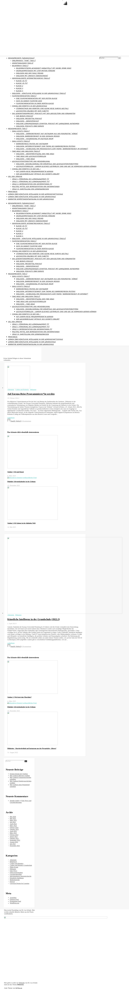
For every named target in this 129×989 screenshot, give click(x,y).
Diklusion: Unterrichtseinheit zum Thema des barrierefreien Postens (45, 146)
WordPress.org (14, 903)
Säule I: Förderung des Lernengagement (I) (30, 179)
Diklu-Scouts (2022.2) (21, 141)
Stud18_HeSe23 (16, 646)
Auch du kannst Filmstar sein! (29, 101)
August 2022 (14, 842)
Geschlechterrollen (16, 874)
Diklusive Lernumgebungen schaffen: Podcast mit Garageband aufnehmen (47, 123)
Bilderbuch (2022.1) (20, 65)
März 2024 (13, 826)
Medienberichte (15, 880)
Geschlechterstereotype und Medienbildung (31, 161)
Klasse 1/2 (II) (22, 83)
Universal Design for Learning (19, 883)
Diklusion (33, 389)
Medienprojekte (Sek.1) (17, 128)
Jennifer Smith (14, 800)
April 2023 (13, 831)
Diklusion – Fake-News (25, 159)
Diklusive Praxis (5, 6)
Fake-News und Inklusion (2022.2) (26, 151)
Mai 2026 (13, 817)
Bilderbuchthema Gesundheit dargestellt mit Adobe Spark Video (43, 68)
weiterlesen (11, 418)
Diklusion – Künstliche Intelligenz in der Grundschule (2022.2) (39, 93)
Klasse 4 (19, 91)
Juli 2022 (13, 844)
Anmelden (13, 898)
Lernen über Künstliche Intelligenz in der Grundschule (32, 196)
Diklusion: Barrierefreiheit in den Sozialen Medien (38, 136)
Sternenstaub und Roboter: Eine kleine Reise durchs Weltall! (42, 108)
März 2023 (13, 833)
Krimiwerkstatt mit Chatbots (19, 774)
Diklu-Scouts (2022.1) (21, 131)
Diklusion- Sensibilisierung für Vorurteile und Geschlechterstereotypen (47, 164)
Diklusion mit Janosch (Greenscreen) (32, 76)
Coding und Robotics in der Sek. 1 (26, 169)
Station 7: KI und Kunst (15, 472)
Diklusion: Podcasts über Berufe (30, 126)
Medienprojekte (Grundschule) (21, 58)
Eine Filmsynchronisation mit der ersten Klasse (36, 98)
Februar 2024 (14, 827)
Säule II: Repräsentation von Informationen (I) (32, 184)
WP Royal (18, 988)
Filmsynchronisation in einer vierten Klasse (35, 103)
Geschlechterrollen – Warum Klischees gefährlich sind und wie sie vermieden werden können (56, 166)
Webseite (22, 983)
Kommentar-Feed (15, 901)
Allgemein (10, 389)
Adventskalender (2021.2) (22, 63)
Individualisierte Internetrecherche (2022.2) (31, 78)
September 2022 (15, 840)
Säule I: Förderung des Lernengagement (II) (30, 181)
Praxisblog (12, 191)
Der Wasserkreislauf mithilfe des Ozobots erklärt (37, 174)
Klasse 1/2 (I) (21, 81)
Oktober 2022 (14, 838)
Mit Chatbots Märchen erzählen (20, 776)
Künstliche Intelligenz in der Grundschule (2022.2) (33, 619)
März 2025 (13, 820)
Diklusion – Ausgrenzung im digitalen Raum (34, 139)
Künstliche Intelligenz (17, 878)
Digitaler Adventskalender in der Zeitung (21, 481)
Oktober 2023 (14, 829)
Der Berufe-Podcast (24, 116)
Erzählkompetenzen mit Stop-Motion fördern (35, 71)
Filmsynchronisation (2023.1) (24, 96)
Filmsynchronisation (16, 872)
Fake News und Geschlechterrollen (31, 156)
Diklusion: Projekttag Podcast (29, 118)
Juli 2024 (13, 822)
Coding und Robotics (22, 389)
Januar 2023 (14, 836)
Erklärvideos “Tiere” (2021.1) (24, 60)
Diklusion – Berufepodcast (27, 121)
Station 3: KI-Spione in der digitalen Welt (21, 523)
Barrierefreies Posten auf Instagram (32, 144)
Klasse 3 (19, 88)
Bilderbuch (13, 862)
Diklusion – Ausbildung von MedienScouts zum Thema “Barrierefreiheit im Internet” (52, 149)
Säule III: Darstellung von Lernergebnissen (30, 189)
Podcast (12, 882)
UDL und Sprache (15, 176)
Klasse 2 (19, 86)
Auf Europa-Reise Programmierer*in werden (34, 171)
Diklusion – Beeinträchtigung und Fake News (35, 154)
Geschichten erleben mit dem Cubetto (32, 111)
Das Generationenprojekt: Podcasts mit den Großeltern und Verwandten (43, 113)
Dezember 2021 (15, 846)
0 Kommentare (26, 421)
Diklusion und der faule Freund (29, 73)
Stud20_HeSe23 (16, 421)
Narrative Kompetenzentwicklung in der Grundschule (31, 199)
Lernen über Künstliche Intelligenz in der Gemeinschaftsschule (35, 194)
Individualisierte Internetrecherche (20, 876)
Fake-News (13, 871)
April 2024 (13, 824)
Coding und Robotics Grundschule (21, 865)
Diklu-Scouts (14, 867)
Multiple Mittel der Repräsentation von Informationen (35, 186)
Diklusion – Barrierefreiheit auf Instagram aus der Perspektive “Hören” (47, 133)
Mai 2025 (13, 818)
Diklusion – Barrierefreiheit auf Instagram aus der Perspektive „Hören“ (31, 748)
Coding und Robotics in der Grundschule (29, 106)
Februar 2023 (14, 835)
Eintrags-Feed (14, 899)
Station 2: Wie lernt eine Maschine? (19, 697)
